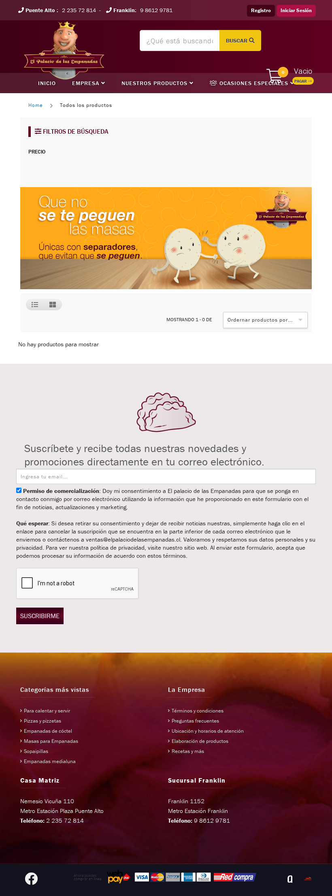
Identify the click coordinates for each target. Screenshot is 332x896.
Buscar (237, 40)
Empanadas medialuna (50, 761)
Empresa (86, 83)
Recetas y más (188, 751)
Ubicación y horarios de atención (208, 730)
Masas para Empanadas (51, 741)
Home (35, 105)
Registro (261, 10)
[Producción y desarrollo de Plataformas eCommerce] (308, 879)
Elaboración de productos (200, 741)
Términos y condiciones (197, 710)
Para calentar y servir (47, 710)
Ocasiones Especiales (253, 83)
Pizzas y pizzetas (42, 720)
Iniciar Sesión (296, 10)
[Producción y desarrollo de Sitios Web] (290, 879)
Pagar (301, 81)
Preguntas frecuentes (195, 720)
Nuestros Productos (155, 83)
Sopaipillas (36, 751)
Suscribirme (40, 616)
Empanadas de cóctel (48, 730)
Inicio (47, 83)
